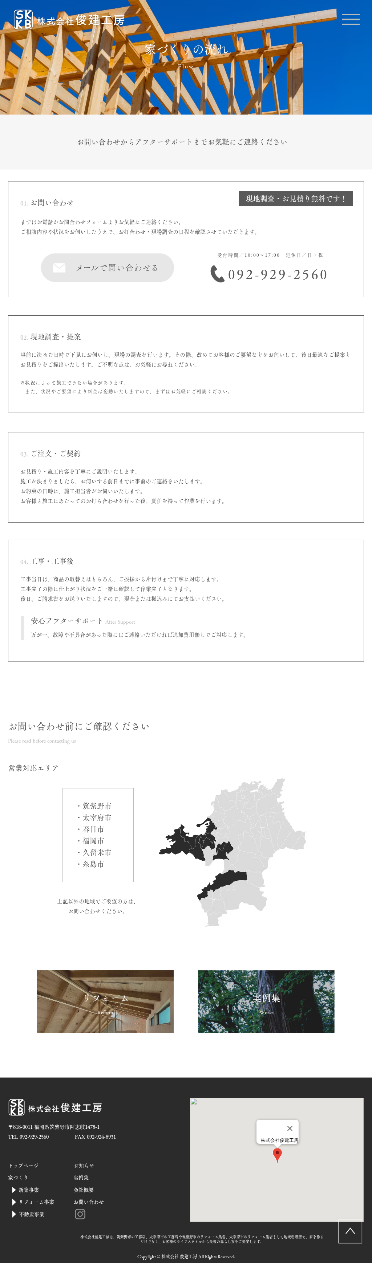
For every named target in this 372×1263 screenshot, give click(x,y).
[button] (351, 19)
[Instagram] (80, 1214)
